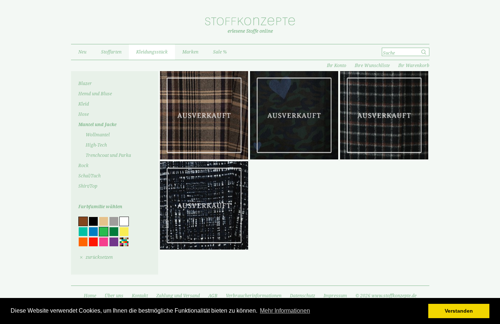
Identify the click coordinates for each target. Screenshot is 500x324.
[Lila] (114, 242)
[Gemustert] (124, 242)
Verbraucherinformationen (253, 295)
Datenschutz (302, 295)
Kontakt (140, 295)
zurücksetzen (99, 257)
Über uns (114, 295)
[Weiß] (124, 221)
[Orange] (83, 242)
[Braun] (83, 221)
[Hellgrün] (103, 231)
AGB (212, 295)
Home (90, 295)
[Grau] (114, 221)
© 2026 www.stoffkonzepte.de (386, 295)
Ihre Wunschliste (372, 65)
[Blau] (93, 231)
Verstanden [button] (459, 311)
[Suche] (424, 52)
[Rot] (93, 242)
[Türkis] (83, 231)
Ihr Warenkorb (413, 65)
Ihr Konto (336, 65)
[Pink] (103, 242)
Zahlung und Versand (178, 295)
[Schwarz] (93, 221)
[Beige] (103, 221)
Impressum (335, 295)
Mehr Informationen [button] (285, 311)
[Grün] (114, 231)
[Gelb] (124, 231)
